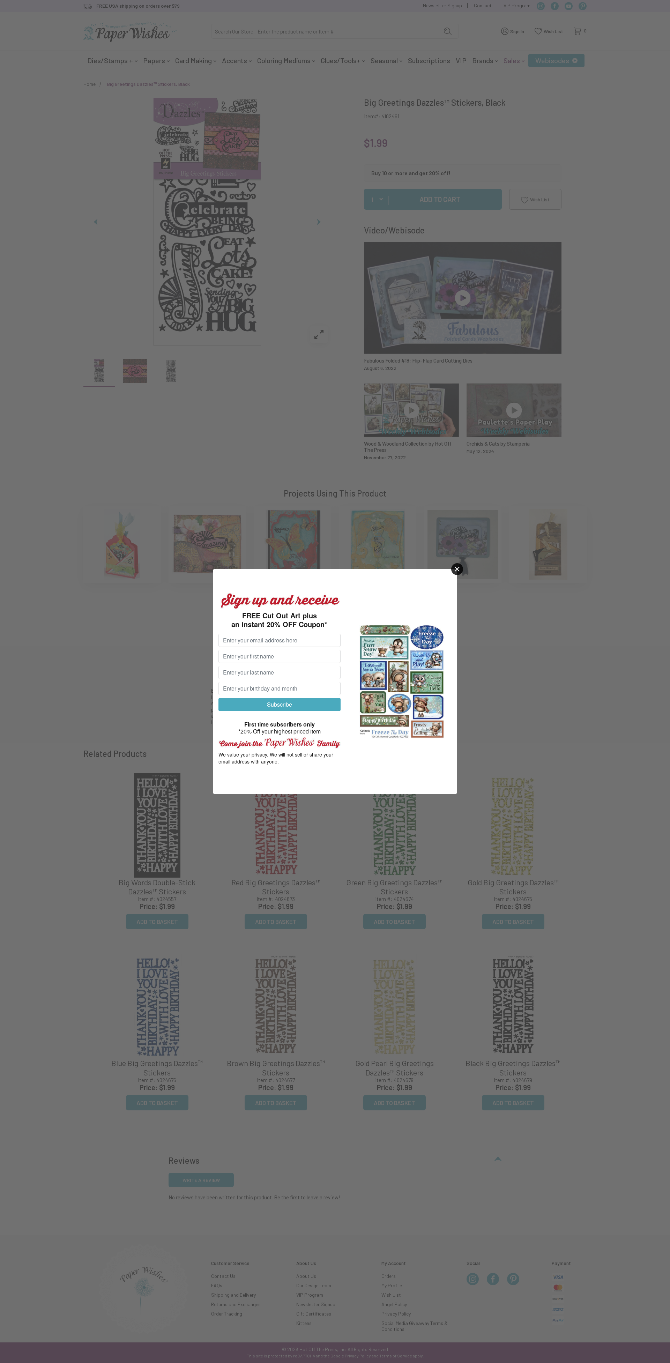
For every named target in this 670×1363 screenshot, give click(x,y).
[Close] (457, 569)
